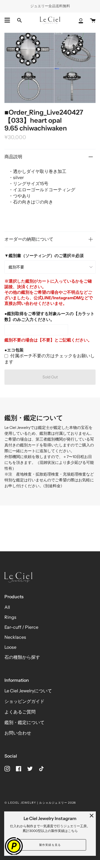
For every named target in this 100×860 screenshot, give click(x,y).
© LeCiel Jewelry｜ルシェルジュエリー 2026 (40, 802)
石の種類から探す (22, 657)
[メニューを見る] (7, 20)
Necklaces (15, 637)
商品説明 (13, 156)
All (7, 607)
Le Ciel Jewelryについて (28, 690)
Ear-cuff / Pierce (21, 627)
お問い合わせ (17, 733)
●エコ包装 (14, 350)
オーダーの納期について (28, 239)
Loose (10, 647)
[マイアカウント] (80, 20)
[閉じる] (91, 815)
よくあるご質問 (20, 712)
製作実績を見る (50, 845)
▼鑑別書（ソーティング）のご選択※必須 (44, 255)
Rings (10, 617)
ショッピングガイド (24, 701)
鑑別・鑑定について (24, 722)
